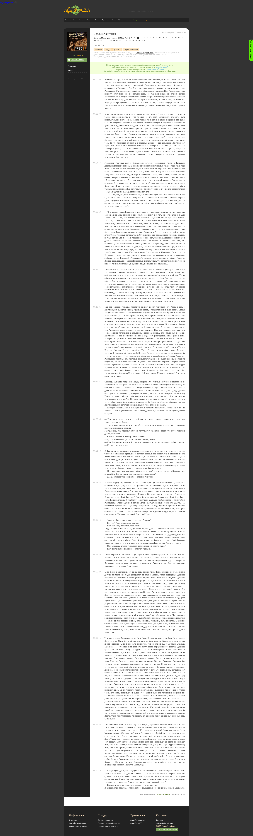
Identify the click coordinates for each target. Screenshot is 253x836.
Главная (68, 20)
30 (133, 40)
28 (126, 40)
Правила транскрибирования (109, 823)
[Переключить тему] (15, 2)
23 (110, 40)
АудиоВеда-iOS (136, 823)
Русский (9, 3)
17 (182, 38)
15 (176, 38)
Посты (97, 20)
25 (117, 40)
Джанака (117, 49)
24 (114, 40)
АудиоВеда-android (137, 820)
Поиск (128, 20)
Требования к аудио (105, 820)
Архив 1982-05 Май (120, 38)
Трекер (121, 20)
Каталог (82, 20)
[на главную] (77, 14)
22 (107, 40)
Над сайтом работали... (78, 823)
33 (142, 40)
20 (101, 40)
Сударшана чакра (131, 49)
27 (123, 40)
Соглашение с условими (78, 826)
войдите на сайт (162, 67)
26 (120, 40)
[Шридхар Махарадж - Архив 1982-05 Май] (77, 51)
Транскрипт (72, 66)
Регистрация (143, 20)
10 (160, 38)
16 (179, 38)
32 (139, 40)
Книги (114, 20)
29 (129, 40)
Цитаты (70, 70)
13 (169, 38)
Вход (135, 20)
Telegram (159, 820)
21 (104, 40)
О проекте (73, 820)
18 (95, 40)
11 (163, 38)
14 (173, 38)
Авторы (90, 20)
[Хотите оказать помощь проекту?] (251, 50)
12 (166, 38)
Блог (75, 20)
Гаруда (107, 49)
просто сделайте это (155, 69)
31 (136, 40)
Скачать (77, 60)
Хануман (98, 49)
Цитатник (105, 20)
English (3, 3)
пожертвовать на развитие (167, 829)
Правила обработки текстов (108, 826)
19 (98, 40)
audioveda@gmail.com (164, 823)
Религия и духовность (145, 53)
